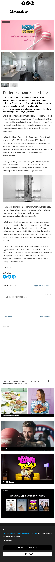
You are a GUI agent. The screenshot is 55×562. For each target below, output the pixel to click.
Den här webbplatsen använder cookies (20, 533)
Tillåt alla (28, 554)
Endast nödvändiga (27, 548)
